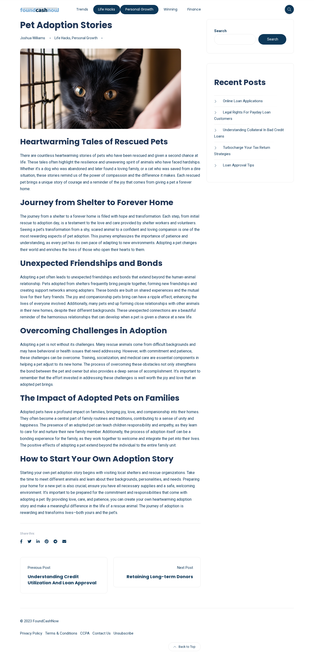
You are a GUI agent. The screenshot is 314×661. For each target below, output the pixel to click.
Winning (170, 9)
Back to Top (187, 647)
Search (220, 31)
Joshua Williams (32, 38)
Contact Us (101, 633)
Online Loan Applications (243, 101)
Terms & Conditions (61, 633)
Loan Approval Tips (238, 165)
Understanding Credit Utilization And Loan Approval (62, 580)
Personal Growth (139, 9)
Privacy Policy (31, 633)
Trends (82, 9)
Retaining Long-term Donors (160, 577)
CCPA (85, 633)
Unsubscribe (123, 633)
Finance (194, 9)
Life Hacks (106, 9)
